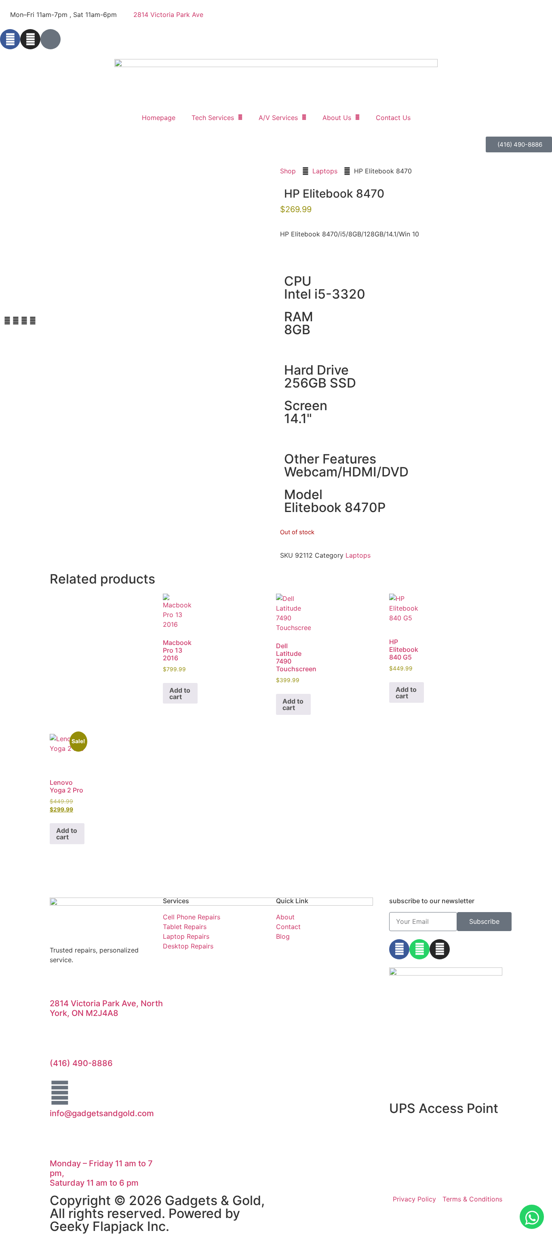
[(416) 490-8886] (60, 1043)
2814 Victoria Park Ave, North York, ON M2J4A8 (106, 1008)
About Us (336, 118)
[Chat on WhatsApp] (532, 1217)
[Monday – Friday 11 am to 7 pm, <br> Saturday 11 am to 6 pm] (60, 1143)
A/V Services (278, 118)
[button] (7, 320)
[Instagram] (30, 39)
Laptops (324, 171)
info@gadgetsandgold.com (102, 1113)
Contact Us (393, 118)
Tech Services (213, 118)
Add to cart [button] (179, 693)
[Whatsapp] (419, 949)
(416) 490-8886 (81, 1063)
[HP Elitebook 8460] (68, 230)
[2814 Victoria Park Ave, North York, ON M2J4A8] (60, 983)
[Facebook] (10, 39)
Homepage (158, 118)
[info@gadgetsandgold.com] (60, 1093)
